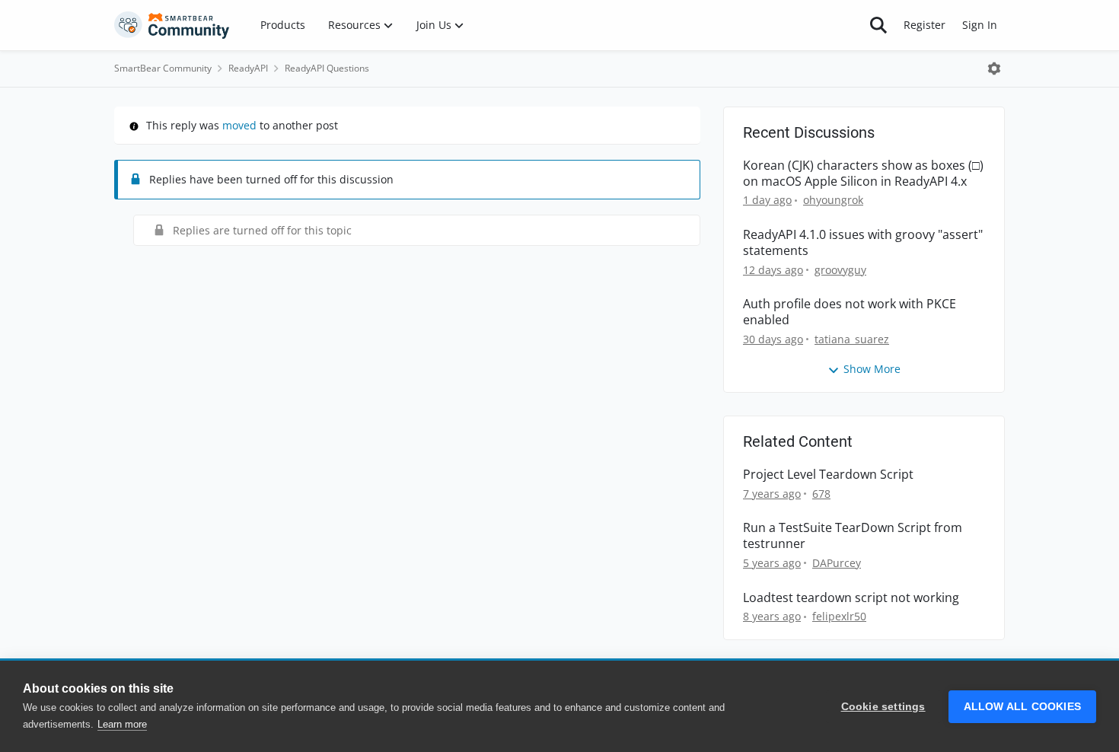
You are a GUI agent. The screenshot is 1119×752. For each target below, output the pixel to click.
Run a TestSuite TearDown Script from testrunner (852, 536)
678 (821, 493)
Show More (872, 369)
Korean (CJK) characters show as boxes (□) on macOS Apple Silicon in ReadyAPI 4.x (863, 174)
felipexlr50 (839, 616)
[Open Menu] (994, 68)
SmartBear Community (163, 68)
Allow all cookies (1022, 706)
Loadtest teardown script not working (851, 598)
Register (924, 25)
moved (239, 125)
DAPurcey (836, 563)
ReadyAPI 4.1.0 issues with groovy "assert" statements (863, 243)
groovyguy (840, 270)
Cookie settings (883, 706)
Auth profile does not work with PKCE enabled (849, 312)
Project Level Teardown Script (828, 475)
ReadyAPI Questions (327, 68)
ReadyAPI (248, 68)
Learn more (122, 724)
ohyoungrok (833, 200)
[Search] (878, 25)
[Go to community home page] (172, 25)
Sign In (979, 25)
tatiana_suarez (852, 339)
